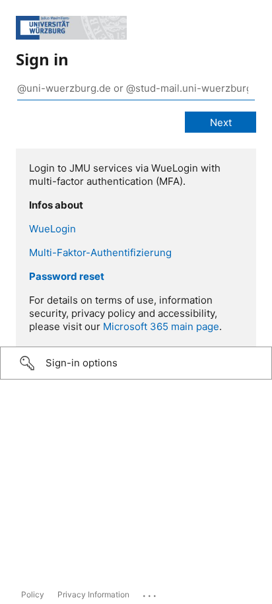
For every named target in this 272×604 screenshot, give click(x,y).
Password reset (66, 276)
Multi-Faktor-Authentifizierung (100, 252)
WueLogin (52, 228)
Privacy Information (93, 594)
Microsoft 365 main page (161, 326)
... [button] (150, 592)
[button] (136, 363)
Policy (32, 594)
